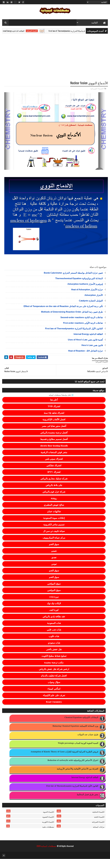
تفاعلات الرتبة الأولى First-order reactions (83, 323)
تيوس (54, 564)
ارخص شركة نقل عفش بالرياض (54, 669)
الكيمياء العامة (99, 817)
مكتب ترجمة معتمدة (54, 662)
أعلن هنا (54, 400)
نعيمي (54, 551)
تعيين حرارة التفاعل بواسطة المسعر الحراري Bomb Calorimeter (73, 273)
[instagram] (3, 2)
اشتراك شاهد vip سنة (54, 413)
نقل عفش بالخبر (54, 649)
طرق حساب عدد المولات (87, 734)
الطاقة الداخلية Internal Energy (23, 30)
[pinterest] (11, 2)
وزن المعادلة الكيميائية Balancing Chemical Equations (75, 726)
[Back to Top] (3, 855)
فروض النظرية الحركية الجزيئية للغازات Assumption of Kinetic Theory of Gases (64, 751)
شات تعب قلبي (54, 629)
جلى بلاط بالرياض (54, 485)
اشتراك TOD (54, 406)
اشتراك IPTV (53, 472)
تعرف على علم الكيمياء (54, 695)
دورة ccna (54, 597)
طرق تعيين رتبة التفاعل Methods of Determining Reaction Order (72, 312)
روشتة (54, 498)
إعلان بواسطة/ (60, 395)
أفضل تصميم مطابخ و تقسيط (54, 439)
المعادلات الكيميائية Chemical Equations (81, 717)
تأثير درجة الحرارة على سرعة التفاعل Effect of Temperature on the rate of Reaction (63, 306)
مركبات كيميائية (98, 827)
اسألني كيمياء (54, 689)
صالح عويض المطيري (54, 505)
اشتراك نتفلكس (54, 465)
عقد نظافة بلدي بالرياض (54, 616)
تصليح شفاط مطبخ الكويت (54, 656)
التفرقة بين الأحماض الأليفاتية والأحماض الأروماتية (77, 768)
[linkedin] (7, 2)
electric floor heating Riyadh (54, 445)
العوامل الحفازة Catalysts (91, 300)
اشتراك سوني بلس (54, 459)
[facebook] (23, 2)
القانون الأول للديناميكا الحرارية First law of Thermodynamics (83, 30)
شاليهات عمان (54, 511)
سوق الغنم (54, 544)
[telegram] (15, 2)
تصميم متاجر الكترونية (53, 524)
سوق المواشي (54, 583)
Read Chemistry (54, 702)
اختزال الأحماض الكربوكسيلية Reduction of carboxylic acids (73, 760)
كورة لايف (54, 610)
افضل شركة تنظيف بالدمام (54, 675)
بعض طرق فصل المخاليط (87, 794)
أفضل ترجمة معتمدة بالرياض (53, 432)
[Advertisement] (55, 58)
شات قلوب (54, 636)
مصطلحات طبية (48, 827)
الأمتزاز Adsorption (94, 295)
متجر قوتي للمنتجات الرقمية (54, 452)
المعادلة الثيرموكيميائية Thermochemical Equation (79, 278)
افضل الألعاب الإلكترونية (54, 419)
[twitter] (19, 2)
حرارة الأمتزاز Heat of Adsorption (87, 289)
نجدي (53, 557)
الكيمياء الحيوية (48, 812)
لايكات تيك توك (54, 603)
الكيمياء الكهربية (48, 822)
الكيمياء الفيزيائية (42, 31)
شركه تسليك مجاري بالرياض (54, 478)
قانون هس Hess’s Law (92, 345)
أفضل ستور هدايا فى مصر (54, 426)
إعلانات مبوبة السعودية (54, 518)
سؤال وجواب (54, 682)
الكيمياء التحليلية (98, 812)
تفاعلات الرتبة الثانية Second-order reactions (81, 317)
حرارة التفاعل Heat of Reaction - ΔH (85, 351)
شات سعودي (54, 643)
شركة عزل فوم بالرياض (54, 491)
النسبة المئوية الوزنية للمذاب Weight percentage (78, 743)
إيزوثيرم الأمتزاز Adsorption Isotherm (85, 284)
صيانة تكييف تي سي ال (54, 531)
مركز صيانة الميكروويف (54, 537)
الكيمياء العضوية (48, 817)
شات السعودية (54, 623)
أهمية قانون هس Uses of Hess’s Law (85, 339)
